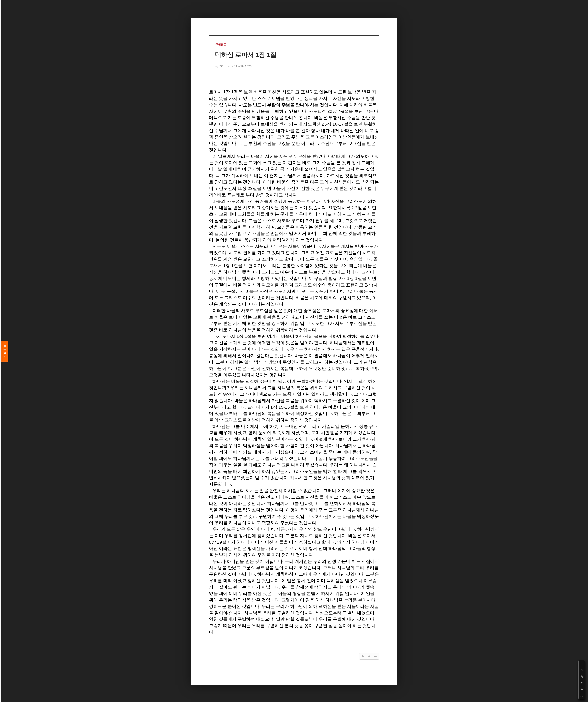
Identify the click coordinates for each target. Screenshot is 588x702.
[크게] (582, 670)
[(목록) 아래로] (582, 689)
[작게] (582, 676)
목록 (4, 351)
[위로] (582, 683)
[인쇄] (582, 696)
